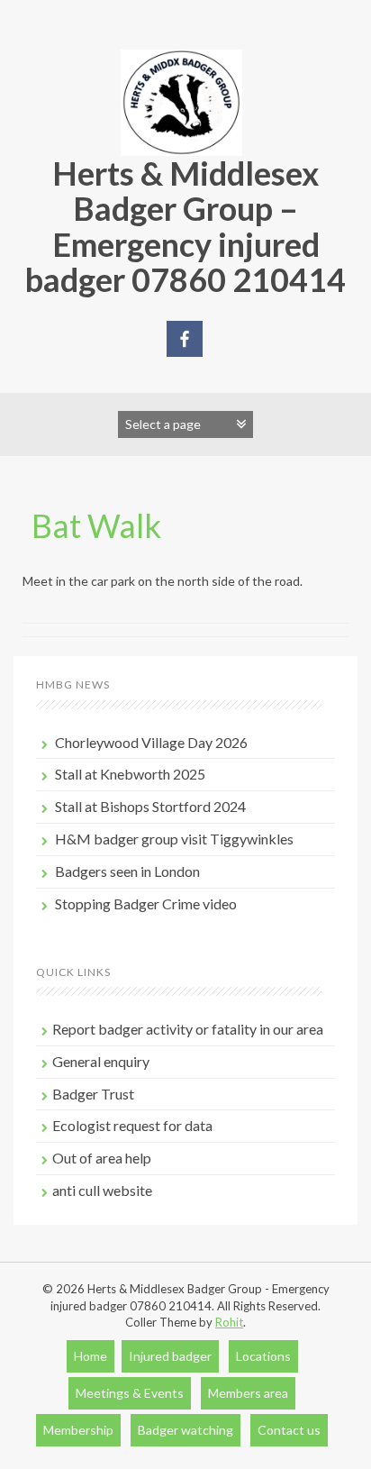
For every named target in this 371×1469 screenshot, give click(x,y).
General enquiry (100, 1061)
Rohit (229, 1322)
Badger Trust (93, 1093)
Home (90, 1356)
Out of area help (101, 1157)
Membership (78, 1429)
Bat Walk (96, 525)
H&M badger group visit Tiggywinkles (174, 838)
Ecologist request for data (132, 1125)
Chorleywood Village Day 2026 (151, 742)
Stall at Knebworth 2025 (130, 773)
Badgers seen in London (127, 871)
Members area (248, 1393)
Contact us (289, 1429)
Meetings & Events (130, 1393)
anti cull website (102, 1190)
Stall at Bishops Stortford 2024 (150, 806)
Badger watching (185, 1429)
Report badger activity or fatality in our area (187, 1028)
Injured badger (170, 1356)
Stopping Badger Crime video (146, 903)
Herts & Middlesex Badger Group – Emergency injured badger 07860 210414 (185, 226)
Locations (263, 1356)
